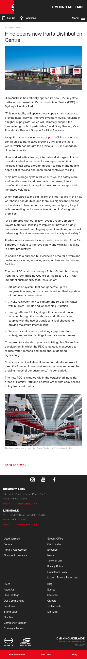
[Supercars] (25, 642)
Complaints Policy (57, 572)
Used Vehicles (12, 538)
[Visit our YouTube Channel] (43, 479)
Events (51, 589)
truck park (47, 137)
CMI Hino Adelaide (68, 7)
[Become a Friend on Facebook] (54, 479)
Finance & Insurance (15, 555)
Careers (51, 600)
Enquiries (52, 549)
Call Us (11, 18)
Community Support (15, 622)
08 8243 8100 (19, 498)
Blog (49, 583)
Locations (30, 18)
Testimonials (54, 606)
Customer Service (14, 628)
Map (5, 503)
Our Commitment (14, 600)
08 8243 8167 (19, 519)
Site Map (52, 595)
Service (8, 544)
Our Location (54, 544)
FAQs (7, 583)
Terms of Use (54, 560)
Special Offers (55, 538)
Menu (75, 18)
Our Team (9, 617)
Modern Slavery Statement (62, 577)
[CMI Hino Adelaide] (7, 7)
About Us (9, 589)
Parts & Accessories (15, 549)
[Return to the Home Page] (9, 642)
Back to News (14, 465)
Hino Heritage (11, 595)
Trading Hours (24, 503)
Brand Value (11, 611)
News (50, 555)
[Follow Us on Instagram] (32, 479)
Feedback (9, 606)
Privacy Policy (55, 566)
